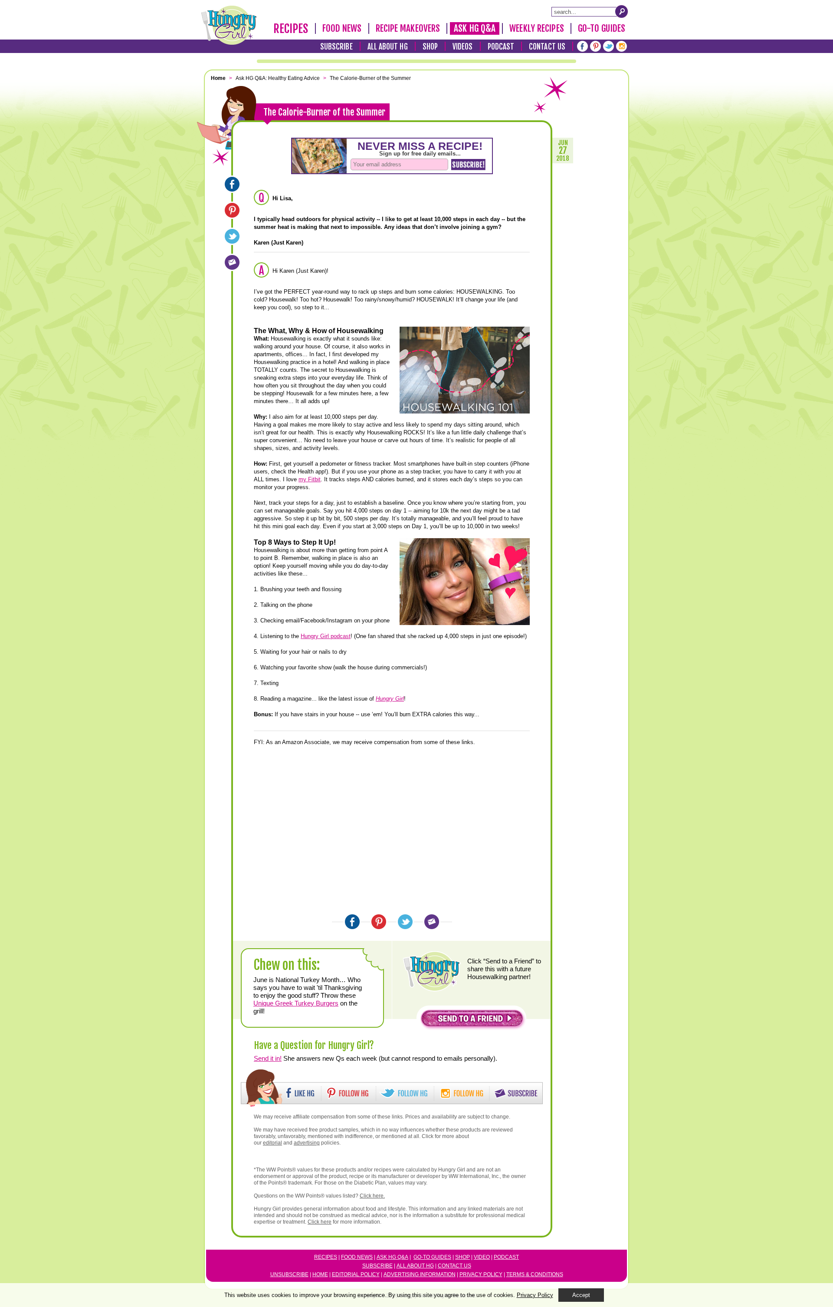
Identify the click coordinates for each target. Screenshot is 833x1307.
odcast (508, 1257)
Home (320, 1274)
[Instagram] (621, 46)
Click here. (372, 1196)
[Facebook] (582, 46)
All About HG (387, 46)
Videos (463, 46)
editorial (272, 1143)
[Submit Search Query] (621, 11)
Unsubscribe (289, 1274)
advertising (307, 1143)
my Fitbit (309, 479)
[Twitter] (608, 46)
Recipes (290, 28)
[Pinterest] (595, 46)
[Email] (232, 262)
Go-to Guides (432, 1257)
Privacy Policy (480, 1274)
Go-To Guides (601, 28)
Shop (430, 46)
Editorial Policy (356, 1274)
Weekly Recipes (536, 28)
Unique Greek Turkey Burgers (295, 1003)
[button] (472, 1020)
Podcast (501, 46)
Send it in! (268, 1058)
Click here (319, 1222)
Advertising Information (420, 1274)
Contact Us (547, 46)
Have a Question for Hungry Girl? (314, 1045)
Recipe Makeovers (408, 28)
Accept (581, 1295)
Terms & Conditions (534, 1274)
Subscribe (336, 46)
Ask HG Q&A (474, 28)
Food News (342, 28)
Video (482, 1257)
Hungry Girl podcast (326, 636)
